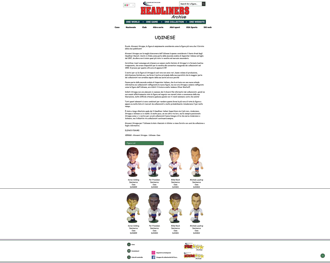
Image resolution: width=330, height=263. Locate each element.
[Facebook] (153, 257)
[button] (133, 27)
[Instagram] (153, 252)
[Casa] (129, 244)
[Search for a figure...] (203, 4)
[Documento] (129, 257)
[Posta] (129, 251)
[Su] (323, 256)
